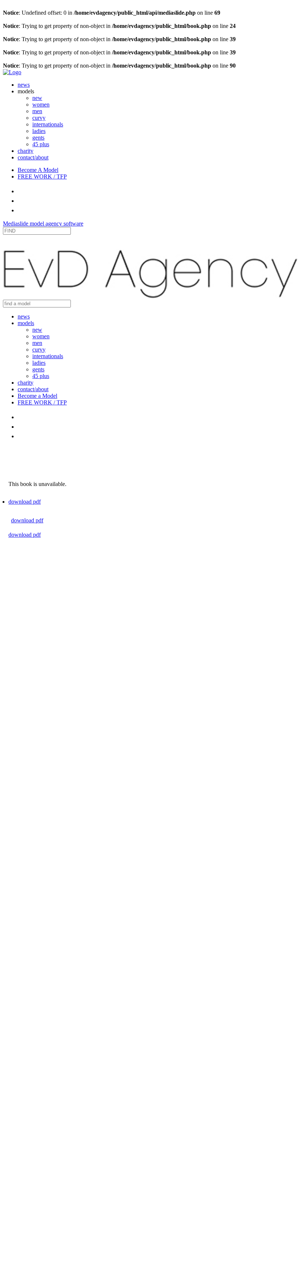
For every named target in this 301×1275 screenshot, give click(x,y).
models (26, 323)
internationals (47, 124)
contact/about (33, 157)
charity (25, 151)
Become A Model (38, 170)
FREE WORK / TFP (42, 176)
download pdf (24, 501)
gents (38, 137)
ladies (39, 131)
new (37, 98)
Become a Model (37, 396)
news (24, 85)
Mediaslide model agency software (43, 223)
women (41, 104)
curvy (39, 118)
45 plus (40, 144)
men (37, 111)
